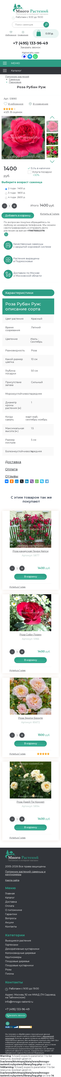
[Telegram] (29, 58)
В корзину (30, 576)
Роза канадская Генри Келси (31, 551)
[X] (22, 481)
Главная (10, 893)
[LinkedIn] (27, 481)
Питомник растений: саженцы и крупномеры (25, 873)
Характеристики (19, 293)
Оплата (11, 469)
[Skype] (42, 481)
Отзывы (11, 476)
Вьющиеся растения (18, 940)
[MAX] (24, 58)
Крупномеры (13, 957)
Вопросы (10, 918)
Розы (8, 969)
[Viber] (32, 481)
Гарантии (11, 914)
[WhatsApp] (35, 58)
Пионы (9, 973)
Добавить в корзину (17, 215)
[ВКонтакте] (6, 481)
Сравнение (23, 35)
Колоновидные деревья (20, 953)
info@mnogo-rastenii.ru (19, 1001)
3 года (16, 192)
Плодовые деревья (17, 961)
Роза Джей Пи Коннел (30, 802)
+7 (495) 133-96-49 (30, 43)
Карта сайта (12, 880)
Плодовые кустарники (19, 965)
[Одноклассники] (11, 481)
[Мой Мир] (17, 481)
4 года (16, 197)
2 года (16, 188)
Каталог (10, 897)
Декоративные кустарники (22, 948)
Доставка (13, 462)
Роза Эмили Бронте (30, 718)
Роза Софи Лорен (30, 634)
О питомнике (13, 910)
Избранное (10, 35)
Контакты (11, 926)
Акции (9, 922)
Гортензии (11, 944)
